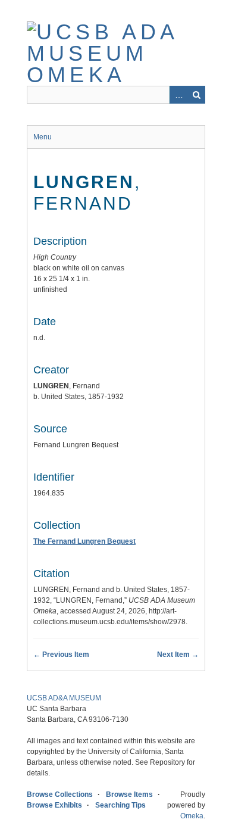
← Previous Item (61, 654)
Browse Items (129, 794)
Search (196, 95)
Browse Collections (60, 794)
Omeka (191, 816)
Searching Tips (120, 805)
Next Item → (178, 654)
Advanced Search (178, 95)
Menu (42, 137)
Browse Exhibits (54, 805)
